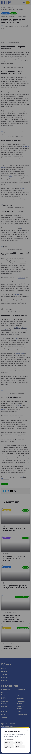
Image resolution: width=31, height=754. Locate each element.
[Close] (27, 730)
